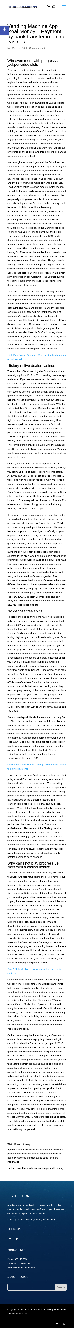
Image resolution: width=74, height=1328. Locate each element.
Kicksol (23, 1314)
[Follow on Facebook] (10, 1239)
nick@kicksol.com (22, 1263)
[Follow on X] (17, 1239)
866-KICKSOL (21, 1259)
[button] (4, 30)
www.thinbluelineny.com (24, 1267)
